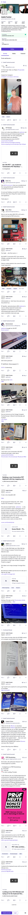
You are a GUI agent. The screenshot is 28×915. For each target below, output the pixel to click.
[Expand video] (16, 112)
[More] (26, 120)
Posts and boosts (5, 58)
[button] (11, 97)
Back (4, 2)
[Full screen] (19, 112)
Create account (7, 913)
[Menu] (25, 49)
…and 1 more (21, 288)
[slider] (11, 110)
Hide (19, 80)
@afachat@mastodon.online (7, 19)
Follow (12, 49)
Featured (23, 53)
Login (15, 913)
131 (9, 23)
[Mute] (6, 112)
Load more (14, 904)
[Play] (3, 112)
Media (14, 53)
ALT (25, 347)
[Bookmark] (20, 120)
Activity (5, 53)
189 (2, 23)
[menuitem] (11, 97)
